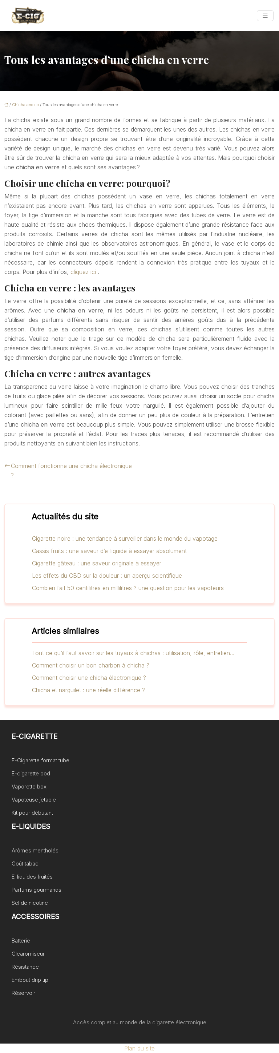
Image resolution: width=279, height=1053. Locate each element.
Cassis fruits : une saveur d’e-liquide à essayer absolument (109, 550)
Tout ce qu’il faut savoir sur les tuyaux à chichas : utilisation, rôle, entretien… (133, 653)
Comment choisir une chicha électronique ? (89, 677)
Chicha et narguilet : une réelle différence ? (88, 690)
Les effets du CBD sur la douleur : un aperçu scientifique (107, 575)
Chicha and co (25, 104)
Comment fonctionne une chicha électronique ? (71, 470)
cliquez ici (83, 271)
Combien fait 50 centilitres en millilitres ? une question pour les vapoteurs (128, 588)
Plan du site (139, 1048)
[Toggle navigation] (265, 15)
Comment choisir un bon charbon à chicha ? (90, 665)
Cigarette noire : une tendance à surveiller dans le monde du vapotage (125, 538)
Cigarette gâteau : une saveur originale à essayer (96, 563)
